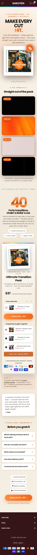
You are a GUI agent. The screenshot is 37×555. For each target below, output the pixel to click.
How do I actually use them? (15, 445)
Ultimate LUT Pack (24, 307)
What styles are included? (14, 452)
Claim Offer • (18, 354)
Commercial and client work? (16, 466)
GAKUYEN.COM (21, 537)
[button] (31, 3)
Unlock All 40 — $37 (18, 316)
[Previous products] (27, 301)
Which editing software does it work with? (16, 436)
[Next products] (31, 301)
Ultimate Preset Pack (23, 346)
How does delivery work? (14, 459)
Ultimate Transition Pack (23, 329)
